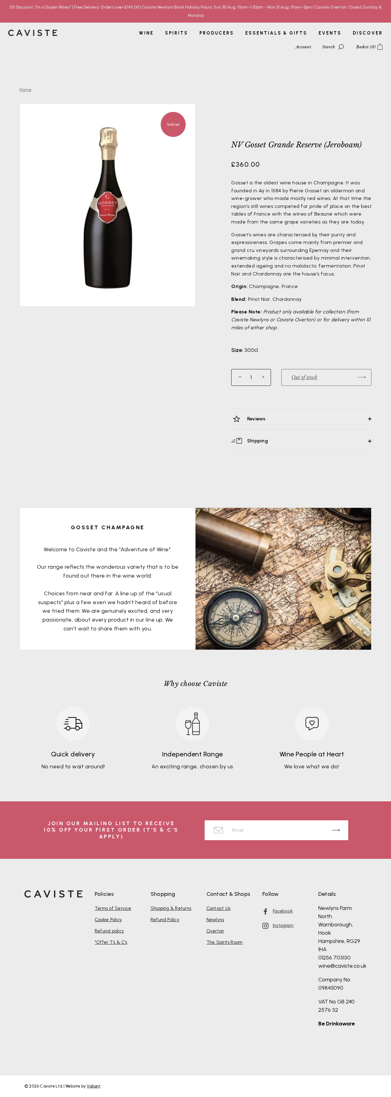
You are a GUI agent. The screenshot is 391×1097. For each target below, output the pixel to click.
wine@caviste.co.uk (342, 965)
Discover (368, 33)
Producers (216, 33)
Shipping (257, 441)
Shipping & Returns (171, 908)
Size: (237, 350)
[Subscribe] (335, 830)
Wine (146, 33)
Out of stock (304, 377)
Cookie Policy (108, 919)
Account (303, 47)
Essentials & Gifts (276, 33)
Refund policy (109, 931)
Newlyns (215, 919)
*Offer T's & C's (111, 942)
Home (25, 89)
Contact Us (218, 908)
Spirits (176, 33)
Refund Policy (165, 919)
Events (330, 33)
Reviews (256, 419)
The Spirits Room (224, 942)
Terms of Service (113, 908)
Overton (215, 931)
